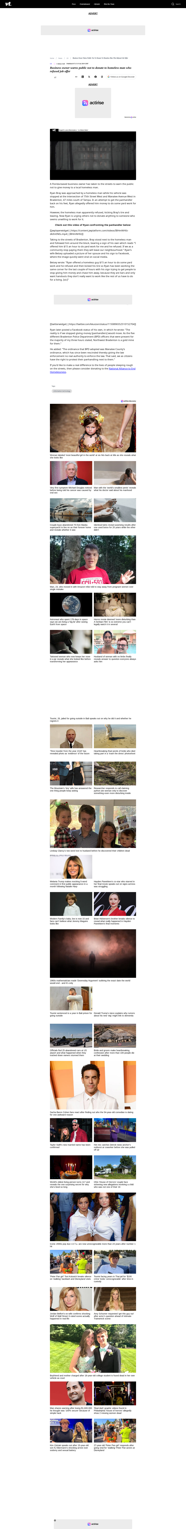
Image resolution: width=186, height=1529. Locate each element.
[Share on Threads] (102, 76)
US (67, 58)
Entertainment (85, 4)
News (74, 4)
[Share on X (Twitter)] (89, 76)
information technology (61, 391)
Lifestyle (97, 4)
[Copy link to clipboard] (76, 76)
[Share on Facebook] (95, 76)
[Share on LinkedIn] (82, 76)
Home (52, 58)
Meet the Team (109, 4)
